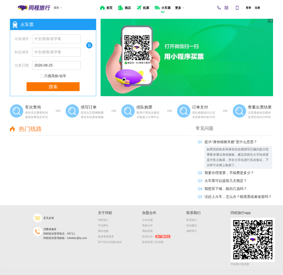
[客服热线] (219, 8)
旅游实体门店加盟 (152, 242)
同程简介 (103, 220)
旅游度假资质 (106, 236)
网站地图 (103, 231)
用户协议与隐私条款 (110, 242)
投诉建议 (191, 225)
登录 (248, 7)
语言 (56, 7)
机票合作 (156, 236)
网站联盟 (147, 231)
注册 (257, 7)
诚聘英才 (191, 231)
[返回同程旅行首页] (34, 7)
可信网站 (103, 225)
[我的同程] (226, 8)
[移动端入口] (237, 8)
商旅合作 (147, 225)
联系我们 (191, 220)
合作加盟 (147, 220)
